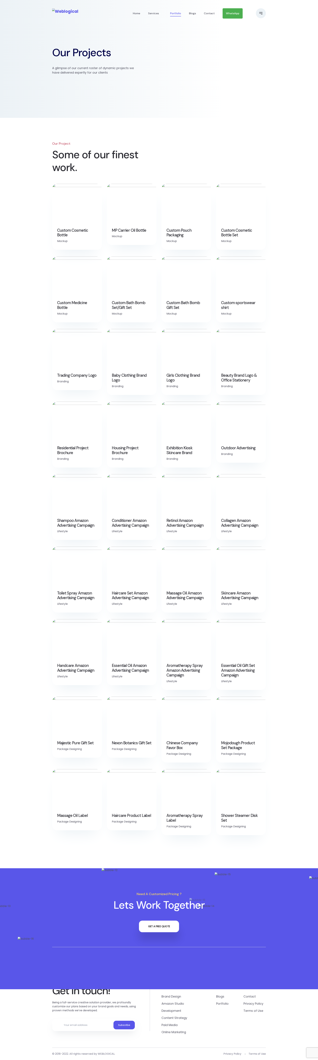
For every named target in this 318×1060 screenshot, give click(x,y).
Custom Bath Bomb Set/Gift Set (128, 305)
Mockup (62, 241)
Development (171, 1011)
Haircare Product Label (131, 815)
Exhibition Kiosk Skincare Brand (179, 450)
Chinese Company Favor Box (182, 745)
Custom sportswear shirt (238, 305)
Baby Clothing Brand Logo (129, 378)
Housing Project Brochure (125, 450)
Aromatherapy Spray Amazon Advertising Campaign (184, 670)
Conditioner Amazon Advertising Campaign (130, 523)
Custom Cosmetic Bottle (72, 233)
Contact (209, 13)
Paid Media (169, 1025)
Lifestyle (62, 531)
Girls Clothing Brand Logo (183, 378)
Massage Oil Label (72, 815)
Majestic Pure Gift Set (75, 743)
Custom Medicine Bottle (72, 305)
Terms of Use (253, 1011)
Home (136, 13)
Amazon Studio (172, 1003)
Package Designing (69, 749)
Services (153, 13)
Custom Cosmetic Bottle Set (236, 233)
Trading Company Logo (76, 375)
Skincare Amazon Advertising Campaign (239, 595)
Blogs (192, 13)
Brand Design (171, 996)
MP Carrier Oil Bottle (129, 230)
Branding (63, 381)
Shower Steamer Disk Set (239, 818)
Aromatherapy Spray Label (184, 818)
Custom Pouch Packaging (178, 233)
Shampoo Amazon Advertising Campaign (75, 523)
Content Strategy (174, 1018)
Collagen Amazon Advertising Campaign (239, 523)
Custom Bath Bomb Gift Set (183, 305)
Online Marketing (173, 1032)
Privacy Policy (253, 1003)
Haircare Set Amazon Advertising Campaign (130, 595)
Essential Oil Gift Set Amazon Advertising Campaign (238, 670)
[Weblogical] (65, 11)
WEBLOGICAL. (106, 1054)
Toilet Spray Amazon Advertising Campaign (75, 595)
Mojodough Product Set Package (238, 745)
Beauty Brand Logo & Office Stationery (239, 378)
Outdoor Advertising (238, 448)
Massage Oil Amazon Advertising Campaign (185, 595)
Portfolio (175, 13)
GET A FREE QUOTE (159, 926)
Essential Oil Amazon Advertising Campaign (130, 668)
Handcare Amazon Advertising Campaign (75, 668)
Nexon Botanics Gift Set (131, 743)
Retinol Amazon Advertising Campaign (185, 523)
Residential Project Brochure (72, 450)
